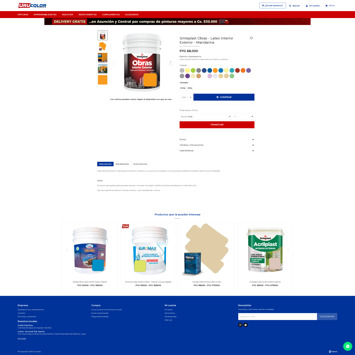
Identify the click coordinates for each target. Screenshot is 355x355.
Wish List (168, 320)
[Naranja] (243, 70)
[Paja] (226, 76)
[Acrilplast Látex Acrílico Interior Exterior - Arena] (265, 250)
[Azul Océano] (209, 70)
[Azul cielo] (220, 70)
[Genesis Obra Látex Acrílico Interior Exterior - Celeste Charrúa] (90, 250)
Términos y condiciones (27, 316)
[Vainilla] (226, 70)
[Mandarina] (215, 70)
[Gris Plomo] (198, 70)
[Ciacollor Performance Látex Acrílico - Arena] (206, 250)
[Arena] (220, 76)
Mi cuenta (169, 310)
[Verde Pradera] (232, 76)
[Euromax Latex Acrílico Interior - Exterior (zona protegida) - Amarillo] (148, 250)
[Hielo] (215, 76)
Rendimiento (122, 164)
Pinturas (23, 14)
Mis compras (170, 313)
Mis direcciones (170, 316)
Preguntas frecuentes (99, 316)
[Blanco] (204, 76)
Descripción (105, 164)
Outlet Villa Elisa (25, 325)
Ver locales (22, 338)
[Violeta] (187, 76)
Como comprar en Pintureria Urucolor (106, 310)
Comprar (226, 97)
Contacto (21, 313)
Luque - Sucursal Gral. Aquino (31, 331)
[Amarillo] (187, 70)
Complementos (111, 14)
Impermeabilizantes (45, 14)
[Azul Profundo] (204, 70)
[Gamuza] (198, 76)
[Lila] (248, 70)
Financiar (217, 124)
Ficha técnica (140, 164)
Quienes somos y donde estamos (31, 310)
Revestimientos (88, 14)
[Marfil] (193, 76)
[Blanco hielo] (182, 76)
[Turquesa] (232, 70)
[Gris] (182, 70)
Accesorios (131, 14)
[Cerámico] (237, 70)
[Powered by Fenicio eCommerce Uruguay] (333, 351)
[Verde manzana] (193, 70)
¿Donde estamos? (273, 5)
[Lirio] (209, 76)
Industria (67, 14)
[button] (295, 5)
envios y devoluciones (99, 313)
